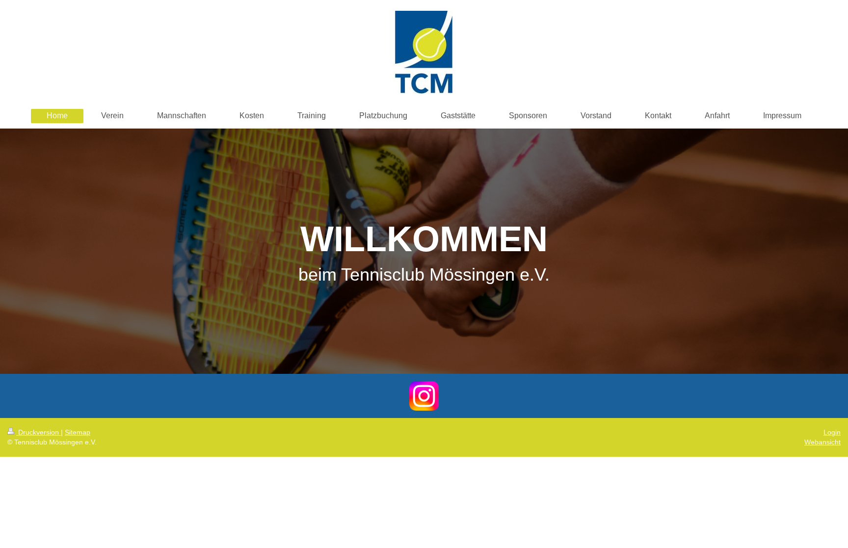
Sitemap (77, 432)
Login (832, 432)
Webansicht (822, 442)
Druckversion (38, 432)
